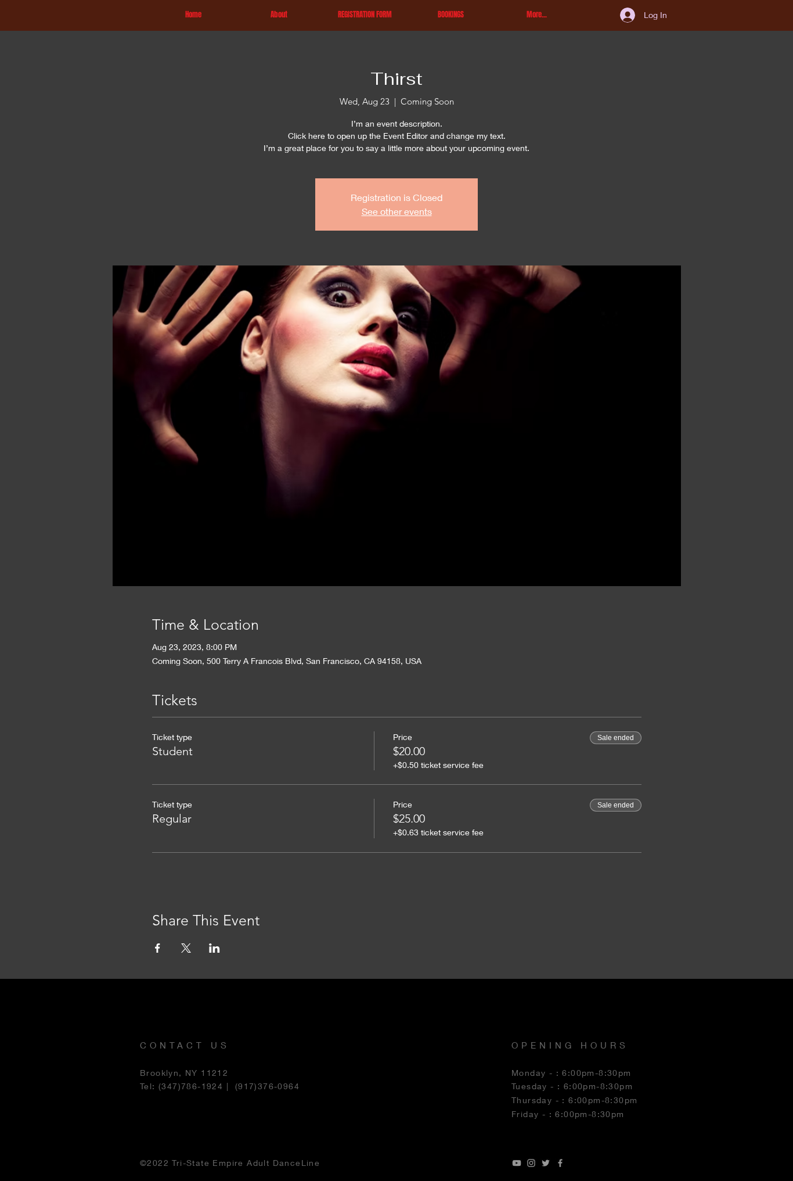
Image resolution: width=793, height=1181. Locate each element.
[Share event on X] (186, 948)
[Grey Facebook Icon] (560, 1163)
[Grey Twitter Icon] (545, 1163)
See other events (397, 211)
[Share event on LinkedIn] (214, 948)
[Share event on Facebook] (157, 948)
